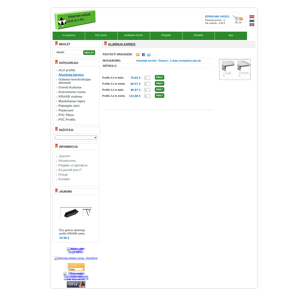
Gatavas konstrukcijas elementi (74, 81)
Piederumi (65, 110)
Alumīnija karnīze (71, 74)
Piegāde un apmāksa (72, 165)
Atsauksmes (67, 160)
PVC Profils (66, 119)
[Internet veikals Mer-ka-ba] (74, 29)
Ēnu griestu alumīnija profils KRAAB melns (72, 232)
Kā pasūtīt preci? (70, 170)
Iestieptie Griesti (167, 291)
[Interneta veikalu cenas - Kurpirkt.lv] (76, 258)
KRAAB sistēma (70, 96)
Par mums (147, 291)
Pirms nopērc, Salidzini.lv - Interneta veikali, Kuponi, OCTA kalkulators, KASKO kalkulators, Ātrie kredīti (76, 276)
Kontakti (64, 179)
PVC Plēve (66, 115)
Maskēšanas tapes (71, 101)
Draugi (62, 174)
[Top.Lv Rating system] (76, 286)
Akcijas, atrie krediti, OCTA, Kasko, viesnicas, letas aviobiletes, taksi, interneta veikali (76, 250)
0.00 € (222, 23)
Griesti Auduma (69, 87)
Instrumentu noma (71, 92)
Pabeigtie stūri (69, 105)
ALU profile (66, 70)
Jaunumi (64, 156)
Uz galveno (68, 35)
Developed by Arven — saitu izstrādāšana (184, 296)
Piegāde (186, 291)
